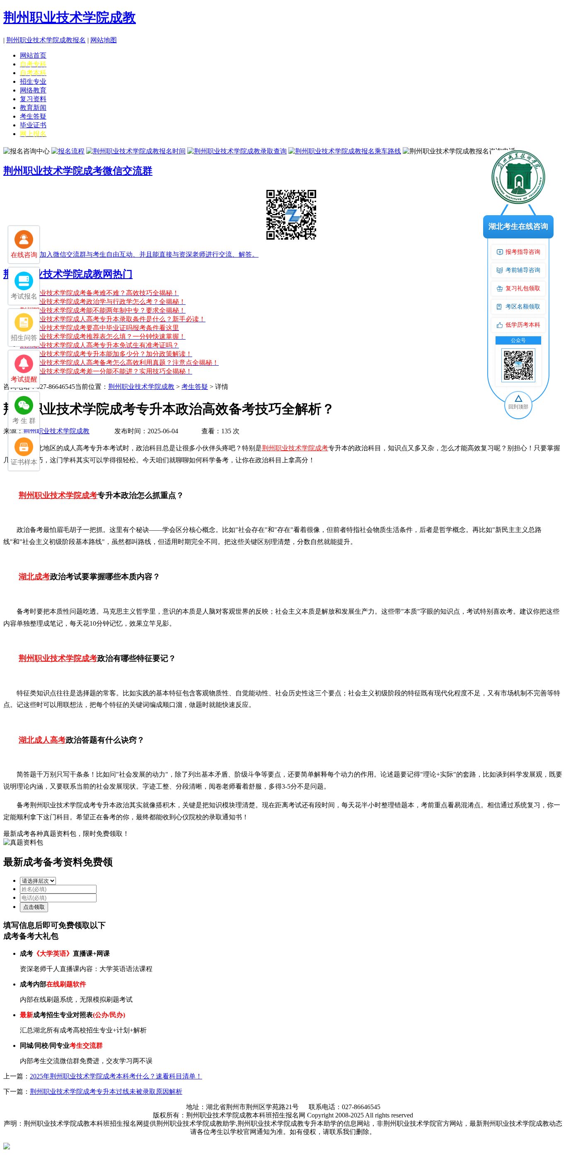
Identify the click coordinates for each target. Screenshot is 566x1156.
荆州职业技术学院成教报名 (46, 40)
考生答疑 (33, 116)
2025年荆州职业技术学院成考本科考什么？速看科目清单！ (116, 1076)
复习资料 (33, 98)
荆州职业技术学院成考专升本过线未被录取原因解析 (106, 1091)
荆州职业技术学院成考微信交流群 (77, 170)
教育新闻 (33, 107)
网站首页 (33, 55)
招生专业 (33, 81)
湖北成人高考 (42, 740)
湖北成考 (34, 576)
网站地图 (103, 40)
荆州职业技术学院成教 (69, 17)
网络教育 (33, 90)
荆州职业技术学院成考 (295, 448)
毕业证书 (33, 125)
